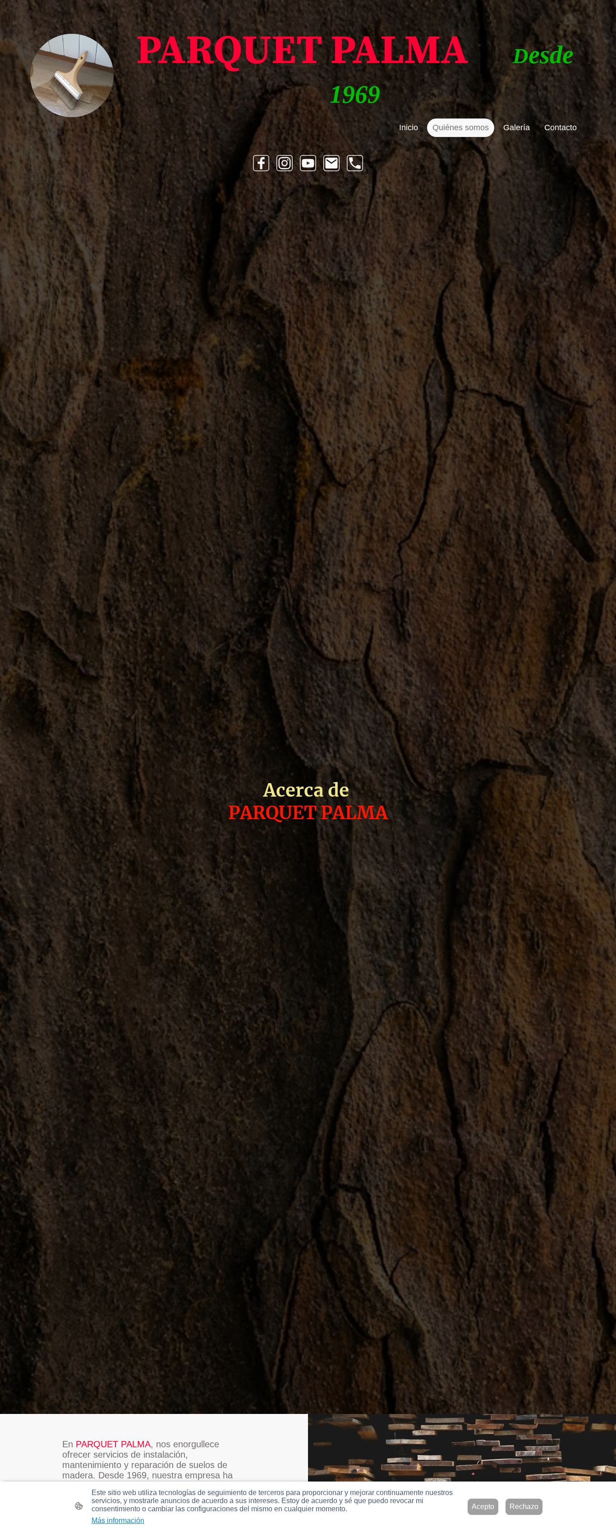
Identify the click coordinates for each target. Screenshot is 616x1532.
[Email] (331, 163)
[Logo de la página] (72, 75)
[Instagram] (284, 163)
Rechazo (524, 1506)
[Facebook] (261, 163)
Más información (118, 1520)
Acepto (483, 1506)
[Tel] (355, 163)
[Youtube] (308, 163)
